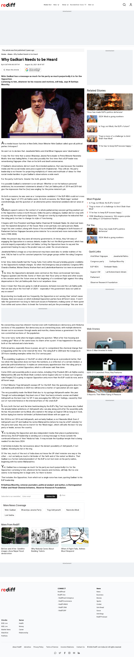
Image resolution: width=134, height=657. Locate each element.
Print (63, 495)
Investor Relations (67, 647)
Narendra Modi (72, 510)
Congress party (97, 261)
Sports (99, 601)
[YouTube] (74, 653)
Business (100, 595)
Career (21, 630)
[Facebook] (65, 653)
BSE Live (4, 623)
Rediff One (61, 595)
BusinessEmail (74, 5)
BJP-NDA (94, 267)
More (89, 5)
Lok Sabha (9, 515)
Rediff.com (97, 647)
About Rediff (17, 647)
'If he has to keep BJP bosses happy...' (105, 212)
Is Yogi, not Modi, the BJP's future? (104, 203)
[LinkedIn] (79, 653)
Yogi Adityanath (54, 510)
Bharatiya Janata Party (31, 510)
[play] (109, 340)
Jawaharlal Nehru (120, 256)
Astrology (100, 614)
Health (21, 623)
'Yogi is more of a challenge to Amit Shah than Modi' (109, 207)
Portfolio (4, 636)
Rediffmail (61, 592)
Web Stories (93, 329)
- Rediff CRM (62, 607)
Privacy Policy (38, 647)
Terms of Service (52, 647)
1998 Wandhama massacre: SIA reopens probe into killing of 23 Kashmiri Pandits (109, 217)
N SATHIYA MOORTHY (12, 65)
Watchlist (4, 633)
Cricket (99, 604)
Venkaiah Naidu (110, 267)
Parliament (95, 277)
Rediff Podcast (102, 617)
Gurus (82, 5)
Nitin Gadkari (10, 510)
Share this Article (12, 70)
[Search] (124, 5)
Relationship (23, 633)
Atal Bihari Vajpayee (99, 256)
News (55, 5)
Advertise (27, 647)
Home (46, 5)
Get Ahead (100, 607)
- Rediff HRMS (63, 604)
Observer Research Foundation (104, 282)
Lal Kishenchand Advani (116, 272)
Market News (6, 630)
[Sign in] (131, 5)
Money (64, 5)
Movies (99, 598)
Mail (50, 5)
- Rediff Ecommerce (65, 601)
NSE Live (4, 626)
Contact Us (81, 647)
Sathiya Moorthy (116, 261)
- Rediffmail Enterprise (66, 598)
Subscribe (50, 496)
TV (85, 5)
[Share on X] (60, 653)
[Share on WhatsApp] (55, 653)
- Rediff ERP (62, 611)
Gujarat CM (95, 272)
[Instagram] (69, 653)
